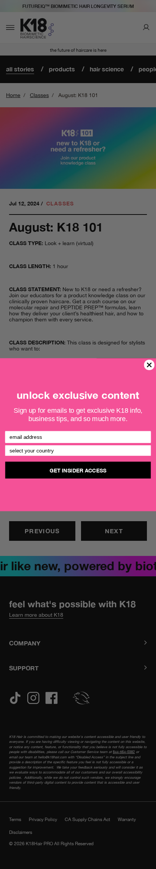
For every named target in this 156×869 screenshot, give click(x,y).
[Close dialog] (149, 364)
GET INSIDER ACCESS (78, 470)
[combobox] (76, 450)
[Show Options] (145, 450)
